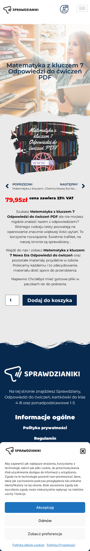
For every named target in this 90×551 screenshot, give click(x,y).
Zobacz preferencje (45, 534)
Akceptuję (45, 507)
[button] (82, 451)
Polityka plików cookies (28, 545)
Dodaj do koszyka (49, 300)
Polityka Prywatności (61, 545)
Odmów (45, 520)
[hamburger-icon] (82, 8)
